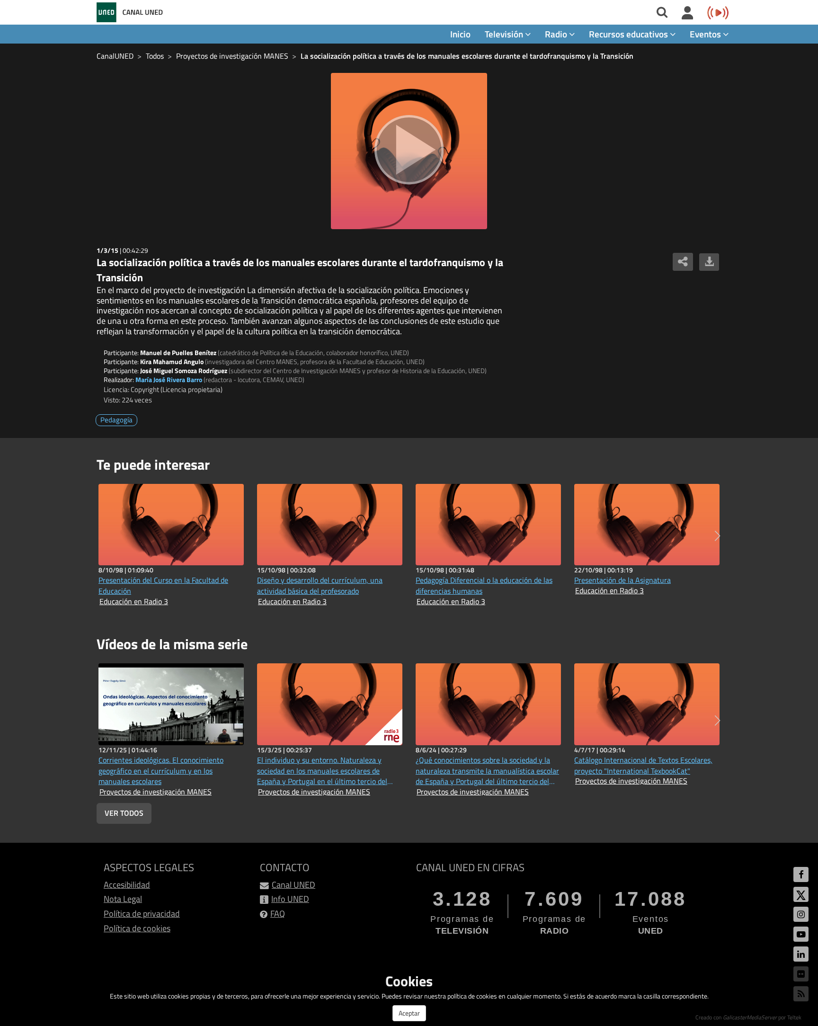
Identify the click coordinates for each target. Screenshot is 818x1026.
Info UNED (290, 898)
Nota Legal (123, 898)
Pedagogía (116, 419)
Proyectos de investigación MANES (232, 56)
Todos (155, 56)
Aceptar (409, 1013)
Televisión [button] (505, 34)
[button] (717, 536)
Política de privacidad (142, 913)
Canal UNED (293, 884)
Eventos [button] (706, 34)
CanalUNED (115, 56)
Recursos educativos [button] (629, 34)
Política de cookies (137, 928)
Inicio (460, 34)
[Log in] (688, 13)
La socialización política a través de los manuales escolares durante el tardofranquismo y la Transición (467, 56)
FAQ (277, 913)
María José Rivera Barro (168, 379)
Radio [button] (557, 34)
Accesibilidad (127, 884)
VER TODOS (124, 813)
